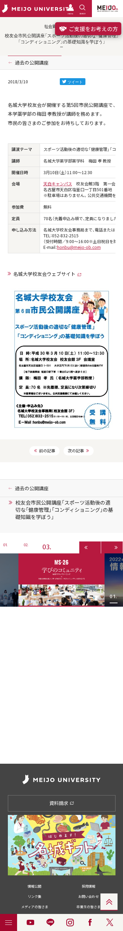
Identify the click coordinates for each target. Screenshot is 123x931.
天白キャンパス (57, 184)
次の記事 (76, 451)
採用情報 (88, 886)
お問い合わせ (88, 896)
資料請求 (59, 803)
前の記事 (47, 451)
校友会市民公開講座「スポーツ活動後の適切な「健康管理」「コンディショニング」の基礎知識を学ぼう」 (64, 510)
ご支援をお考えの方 (92, 29)
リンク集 (34, 896)
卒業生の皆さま (88, 906)
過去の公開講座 (32, 62)
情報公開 (34, 886)
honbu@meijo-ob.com (79, 247)
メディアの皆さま (34, 906)
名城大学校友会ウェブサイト (44, 273)
